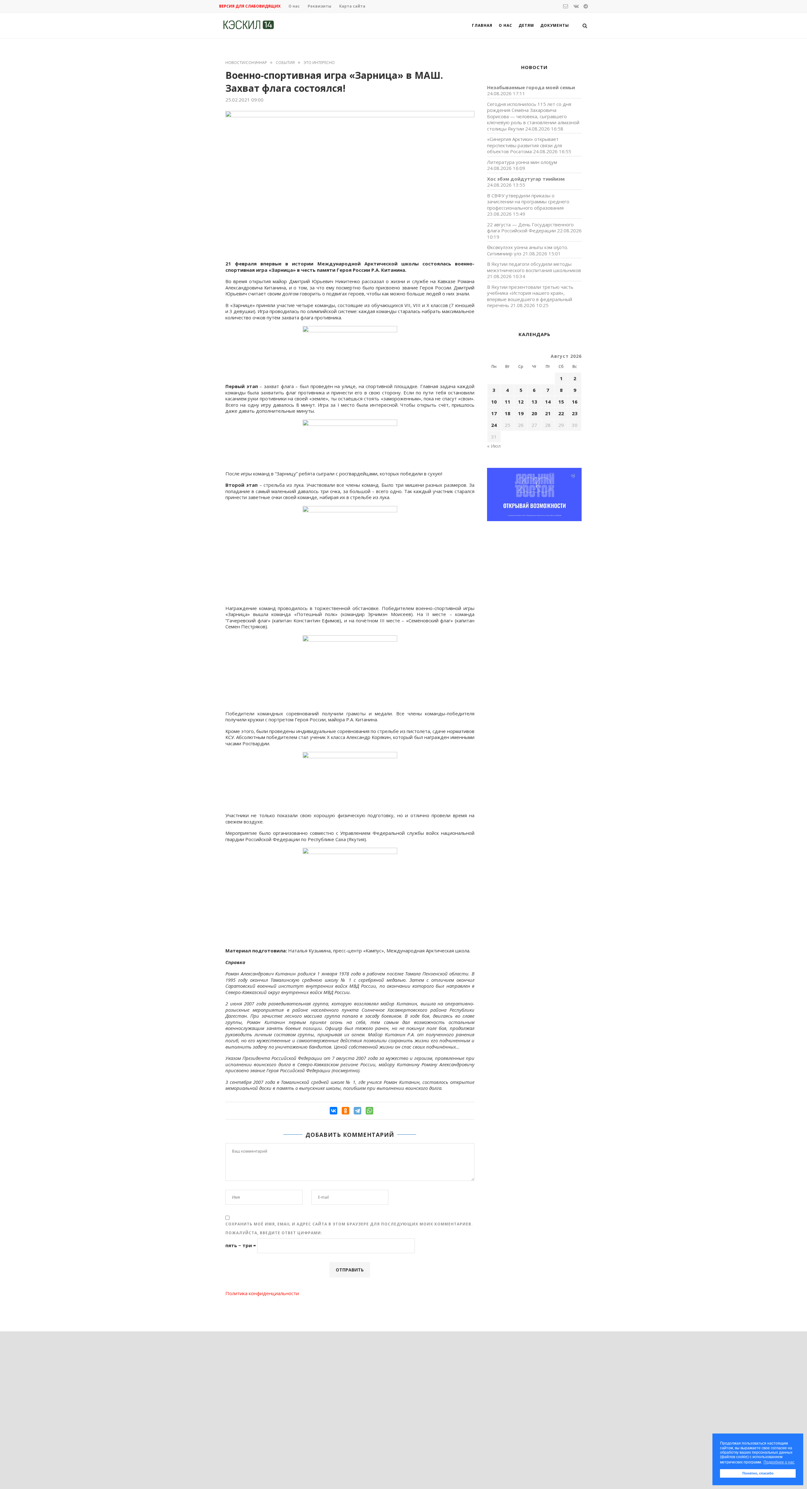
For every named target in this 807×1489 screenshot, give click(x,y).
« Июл (494, 446)
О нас (294, 6)
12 (521, 401)
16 (575, 401)
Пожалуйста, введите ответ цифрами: (273, 1233)
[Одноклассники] (345, 1110)
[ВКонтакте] (333, 1110)
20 (534, 413)
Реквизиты (319, 6)
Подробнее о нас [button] (778, 1462)
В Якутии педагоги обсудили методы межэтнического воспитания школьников (534, 267)
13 (534, 401)
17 (494, 413)
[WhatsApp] (369, 1110)
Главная (482, 25)
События (285, 63)
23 (575, 413)
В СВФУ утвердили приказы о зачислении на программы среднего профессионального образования (528, 201)
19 (521, 413)
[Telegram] (357, 1110)
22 (561, 413)
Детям (526, 25)
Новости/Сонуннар (246, 63)
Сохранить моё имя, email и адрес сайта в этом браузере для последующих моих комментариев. (349, 1224)
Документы (554, 25)
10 (494, 401)
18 (507, 413)
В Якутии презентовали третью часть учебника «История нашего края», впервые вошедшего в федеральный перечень (530, 296)
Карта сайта (352, 6)
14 (548, 401)
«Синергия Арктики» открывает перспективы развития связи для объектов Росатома (524, 145)
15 (561, 401)
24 (494, 425)
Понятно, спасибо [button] (758, 1473)
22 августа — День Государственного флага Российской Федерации (530, 227)
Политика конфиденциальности (262, 1293)
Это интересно (319, 63)
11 (507, 401)
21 (548, 413)
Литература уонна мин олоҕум (522, 162)
